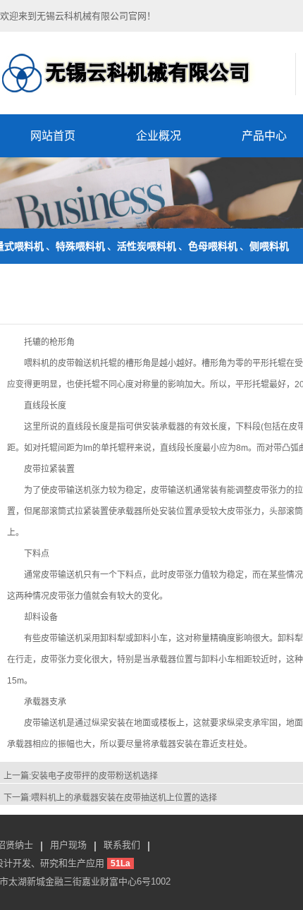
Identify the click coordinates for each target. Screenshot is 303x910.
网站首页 (52, 136)
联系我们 (122, 844)
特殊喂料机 (80, 246)
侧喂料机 (269, 246)
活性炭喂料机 (146, 246)
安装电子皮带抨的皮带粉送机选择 (94, 776)
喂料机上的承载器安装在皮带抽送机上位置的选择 (124, 798)
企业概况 (158, 136)
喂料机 (36, 363)
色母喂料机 (212, 246)
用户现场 (68, 844)
